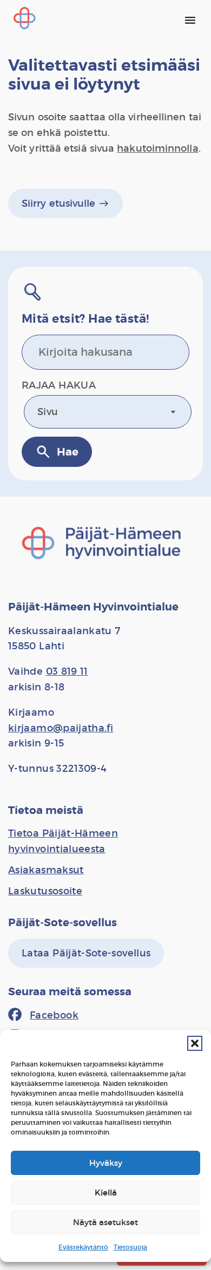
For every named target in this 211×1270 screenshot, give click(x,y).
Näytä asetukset (105, 1222)
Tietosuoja (130, 1247)
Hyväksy (105, 1163)
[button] (194, 1043)
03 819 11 (67, 671)
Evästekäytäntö (83, 1247)
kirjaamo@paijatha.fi (60, 728)
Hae (56, 451)
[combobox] (108, 412)
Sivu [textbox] (47, 412)
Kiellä (106, 1192)
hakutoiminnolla (157, 148)
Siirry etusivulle (65, 203)
